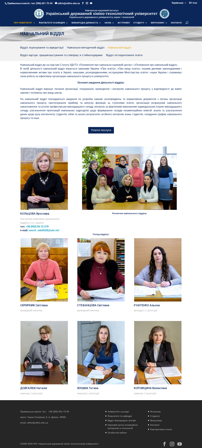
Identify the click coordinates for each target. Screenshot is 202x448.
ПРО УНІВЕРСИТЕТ (23, 23)
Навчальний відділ (119, 48)
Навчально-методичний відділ (85, 48)
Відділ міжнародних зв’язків (122, 420)
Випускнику (156, 420)
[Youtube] (91, 3)
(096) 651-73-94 (44, 3)
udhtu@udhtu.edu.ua (37, 422)
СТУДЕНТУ (138, 23)
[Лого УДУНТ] (164, 13)
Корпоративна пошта (161, 429)
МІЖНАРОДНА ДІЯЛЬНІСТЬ (84, 23)
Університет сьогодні (118, 411)
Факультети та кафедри (120, 416)
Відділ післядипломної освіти (124, 55)
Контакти (154, 425)
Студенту (155, 416)
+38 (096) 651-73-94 (58, 411)
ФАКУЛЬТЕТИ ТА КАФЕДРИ (52, 23)
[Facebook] (83, 3)
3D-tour (193, 3)
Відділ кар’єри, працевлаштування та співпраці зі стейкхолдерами (61, 55)
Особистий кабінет (117, 432)
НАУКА (108, 23)
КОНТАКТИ (176, 23)
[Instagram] (87, 3)
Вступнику (155, 411)
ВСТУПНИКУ (124, 23)
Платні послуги (101, 130)
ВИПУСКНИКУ (157, 23)
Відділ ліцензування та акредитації (42, 48)
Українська (177, 3)
